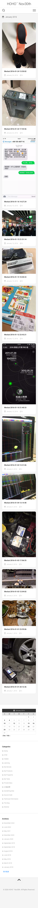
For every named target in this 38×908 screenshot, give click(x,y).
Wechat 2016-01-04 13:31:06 (15, 465)
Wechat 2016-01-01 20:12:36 (15, 687)
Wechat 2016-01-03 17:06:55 (15, 560)
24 (4, 729)
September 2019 (9, 843)
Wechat (6, 807)
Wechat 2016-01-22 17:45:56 (15, 129)
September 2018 (9, 847)
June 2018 (7, 855)
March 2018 (8, 863)
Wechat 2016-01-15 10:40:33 (15, 277)
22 (28, 726)
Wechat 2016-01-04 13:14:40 (15, 503)
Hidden (6, 759)
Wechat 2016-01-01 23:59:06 (15, 629)
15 (28, 723)
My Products (8, 771)
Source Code (8, 795)
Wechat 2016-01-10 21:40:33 (15, 408)
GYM (5, 755)
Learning (7, 763)
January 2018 (8, 867)
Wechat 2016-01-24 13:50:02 (15, 71)
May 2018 (7, 859)
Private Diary (8, 783)
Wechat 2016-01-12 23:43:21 (15, 335)
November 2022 (9, 823)
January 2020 (8, 839)
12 (14, 723)
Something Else (9, 791)
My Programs (8, 775)
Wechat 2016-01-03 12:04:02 (15, 592)
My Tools (7, 779)
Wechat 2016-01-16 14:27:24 (15, 202)
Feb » (8, 735)
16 (33, 723)
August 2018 (8, 851)
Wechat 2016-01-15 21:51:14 (15, 239)
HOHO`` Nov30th (19, 4)
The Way (7, 803)
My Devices (7, 767)
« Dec (4, 735)
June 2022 (7, 827)
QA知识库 (7, 787)
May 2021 (7, 831)
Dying (6, 751)
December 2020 (9, 835)
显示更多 (6, 871)
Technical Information (11, 799)
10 (4, 723)
